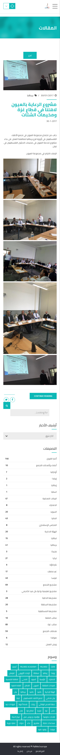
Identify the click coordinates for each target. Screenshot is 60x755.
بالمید (31, 692)
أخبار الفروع (52, 459)
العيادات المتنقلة (48, 685)
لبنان (21, 710)
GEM (53, 666)
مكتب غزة (52, 624)
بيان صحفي (50, 698)
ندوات (21, 723)
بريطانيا (30, 95)
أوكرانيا (53, 472)
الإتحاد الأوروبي (24, 673)
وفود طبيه (42, 729)
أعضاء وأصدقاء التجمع (46, 465)
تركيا (55, 558)
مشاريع (36, 723)
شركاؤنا (53, 565)
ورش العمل (51, 644)
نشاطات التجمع (50, 631)
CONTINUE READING (43, 396)
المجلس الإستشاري (48, 525)
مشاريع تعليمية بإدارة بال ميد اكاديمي (39, 591)
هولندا (54, 638)
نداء (28, 723)
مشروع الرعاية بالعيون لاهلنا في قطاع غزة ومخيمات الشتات (34, 109)
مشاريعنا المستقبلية (47, 611)
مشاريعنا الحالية (49, 598)
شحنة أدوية (23, 704)
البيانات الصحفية (49, 498)
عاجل (53, 710)
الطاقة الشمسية (12, 679)
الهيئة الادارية (51, 531)
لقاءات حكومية (49, 717)
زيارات (33, 704)
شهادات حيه (10, 704)
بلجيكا (54, 551)
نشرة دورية (11, 723)
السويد (53, 512)
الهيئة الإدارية (50, 692)
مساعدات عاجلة (49, 723)
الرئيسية (42, 679)
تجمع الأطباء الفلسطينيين (32, 698)
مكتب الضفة (51, 618)
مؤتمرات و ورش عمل (32, 717)
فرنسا (54, 578)
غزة (46, 710)
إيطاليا (54, 485)
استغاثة (36, 673)
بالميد (39, 692)
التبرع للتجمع (40, 751)
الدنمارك (53, 505)
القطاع (27, 685)
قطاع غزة (30, 710)
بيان (15, 692)
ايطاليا (54, 538)
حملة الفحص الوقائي (47, 704)
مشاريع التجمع (50, 585)
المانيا (54, 518)
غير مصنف (52, 571)
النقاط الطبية (16, 685)
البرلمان (11, 673)
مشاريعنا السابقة (49, 604)
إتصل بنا (20, 751)
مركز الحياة (16, 717)
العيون (36, 685)
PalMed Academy (28, 666)
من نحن (29, 751)
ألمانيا (14, 666)
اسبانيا (54, 492)
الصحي (24, 679)
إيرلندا (54, 479)
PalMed (43, 666)
